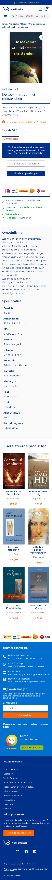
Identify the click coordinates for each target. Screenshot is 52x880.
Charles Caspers (13, 612)
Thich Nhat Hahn (38, 612)
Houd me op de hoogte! (26, 173)
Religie (24, 24)
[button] (5, 16)
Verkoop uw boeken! (19, 832)
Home (4, 24)
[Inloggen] (40, 9)
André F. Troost (13, 498)
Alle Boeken (14, 24)
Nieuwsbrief (9, 800)
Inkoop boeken (10, 791)
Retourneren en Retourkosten (18, 787)
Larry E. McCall (38, 498)
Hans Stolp (13, 554)
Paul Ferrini (38, 557)
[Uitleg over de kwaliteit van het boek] (3, 121)
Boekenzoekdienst (12, 795)
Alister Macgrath (10, 89)
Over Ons (8, 804)
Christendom (35, 24)
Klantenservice (12, 761)
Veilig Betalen (10, 778)
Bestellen (8, 773)
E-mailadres (10, 703)
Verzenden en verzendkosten (17, 782)
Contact (7, 808)
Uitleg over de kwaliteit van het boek (26, 122)
